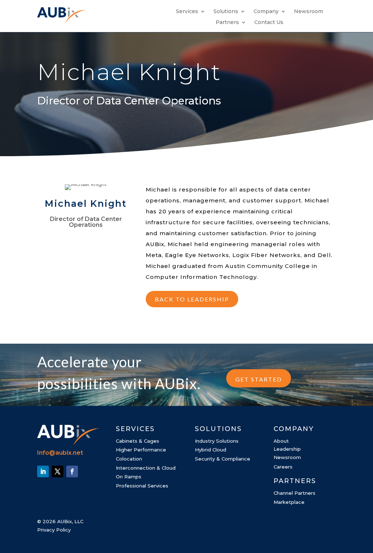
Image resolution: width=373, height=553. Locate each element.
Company (266, 12)
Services (187, 12)
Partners (227, 22)
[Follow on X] (57, 471)
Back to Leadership (192, 299)
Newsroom (308, 12)
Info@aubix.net (60, 452)
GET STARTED (258, 379)
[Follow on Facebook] (72, 471)
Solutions (225, 12)
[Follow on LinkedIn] (43, 471)
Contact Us (268, 22)
